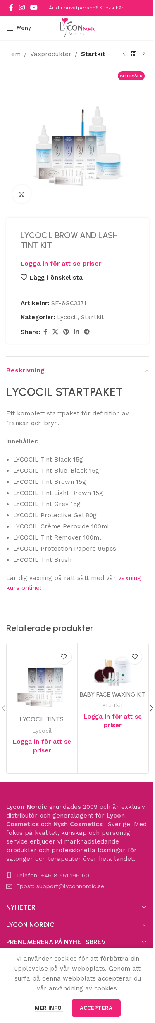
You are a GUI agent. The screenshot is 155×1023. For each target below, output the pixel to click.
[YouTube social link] (33, 7)
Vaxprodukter (51, 54)
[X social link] (55, 331)
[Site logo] (77, 27)
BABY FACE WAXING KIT (113, 694)
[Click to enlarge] (21, 194)
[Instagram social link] (21, 7)
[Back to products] (134, 54)
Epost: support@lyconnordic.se (60, 886)
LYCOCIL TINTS (42, 719)
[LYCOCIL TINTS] (42, 679)
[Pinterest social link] (66, 331)
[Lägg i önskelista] (64, 657)
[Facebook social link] (11, 7)
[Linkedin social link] (76, 331)
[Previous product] (124, 54)
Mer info (49, 1008)
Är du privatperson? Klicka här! (87, 8)
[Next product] (144, 54)
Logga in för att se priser (61, 263)
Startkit (93, 54)
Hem (13, 54)
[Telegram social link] (86, 331)
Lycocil (67, 317)
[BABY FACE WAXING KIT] (113, 666)
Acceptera (96, 1008)
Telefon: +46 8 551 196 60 (52, 875)
